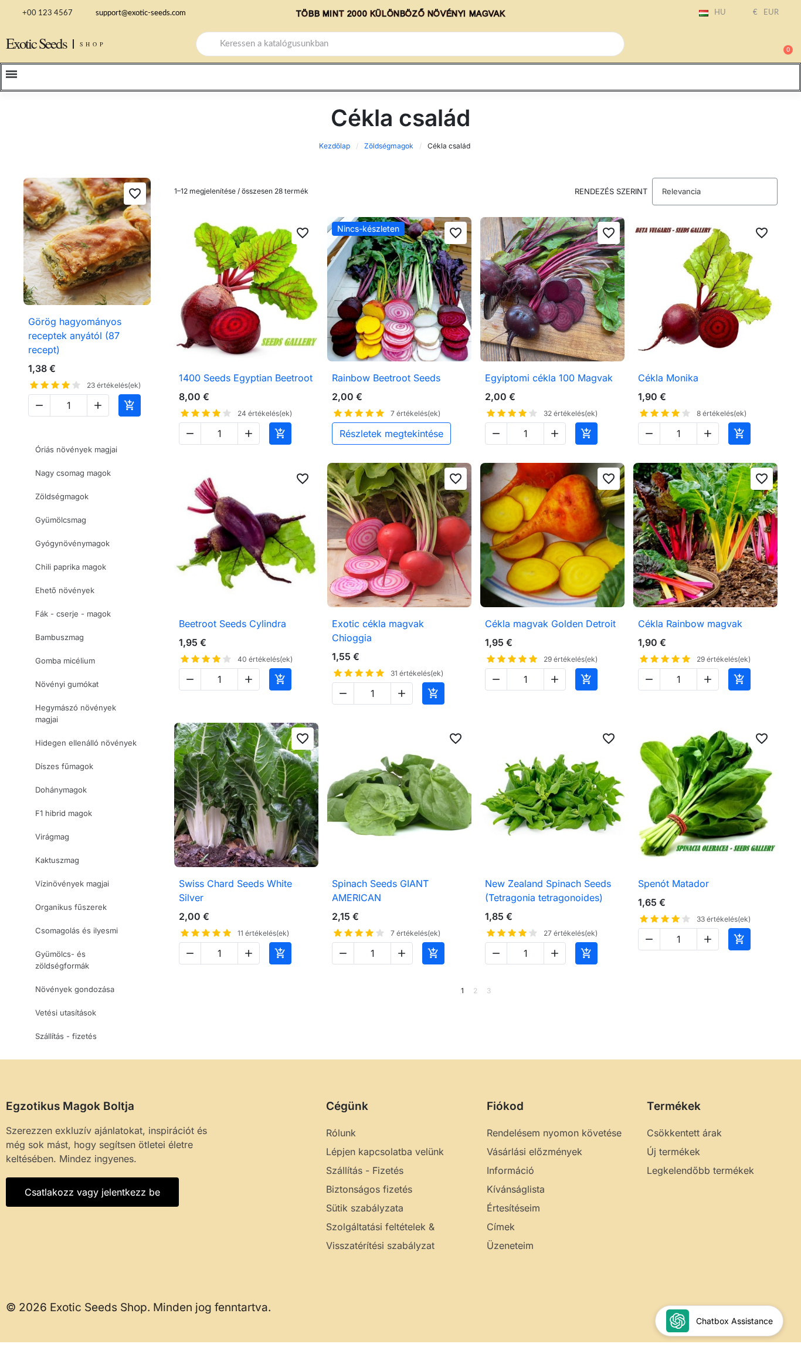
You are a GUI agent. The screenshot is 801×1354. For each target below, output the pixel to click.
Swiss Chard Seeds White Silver (235, 890)
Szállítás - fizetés (66, 1036)
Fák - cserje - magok (73, 613)
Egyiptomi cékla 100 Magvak (549, 378)
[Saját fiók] (742, 45)
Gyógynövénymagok (72, 543)
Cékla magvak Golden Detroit (550, 623)
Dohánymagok (61, 789)
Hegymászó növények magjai (75, 713)
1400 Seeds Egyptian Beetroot (246, 378)
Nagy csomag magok (73, 473)
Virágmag (52, 836)
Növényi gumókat (67, 684)
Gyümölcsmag (60, 519)
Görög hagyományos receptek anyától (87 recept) (74, 336)
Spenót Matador (673, 883)
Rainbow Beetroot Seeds (386, 378)
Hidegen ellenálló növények (86, 742)
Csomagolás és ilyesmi (76, 930)
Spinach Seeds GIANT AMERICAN (380, 890)
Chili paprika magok (70, 566)
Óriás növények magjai (76, 449)
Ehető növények (64, 590)
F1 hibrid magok (63, 813)
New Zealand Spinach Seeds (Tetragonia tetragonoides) (548, 890)
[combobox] (410, 44)
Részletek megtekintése (391, 433)
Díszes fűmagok (64, 766)
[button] (783, 44)
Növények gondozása (74, 989)
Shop (93, 44)
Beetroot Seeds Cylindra (232, 623)
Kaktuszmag (57, 860)
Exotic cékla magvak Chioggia (378, 631)
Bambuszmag (59, 637)
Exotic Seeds (36, 43)
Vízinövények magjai (72, 883)
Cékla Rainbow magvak (690, 623)
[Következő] (773, 991)
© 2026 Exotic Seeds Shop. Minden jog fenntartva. (138, 1307)
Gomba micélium (65, 660)
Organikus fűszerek (71, 907)
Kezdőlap (334, 145)
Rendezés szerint (611, 191)
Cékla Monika (668, 378)
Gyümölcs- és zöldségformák (62, 959)
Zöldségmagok (388, 145)
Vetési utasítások (65, 1012)
